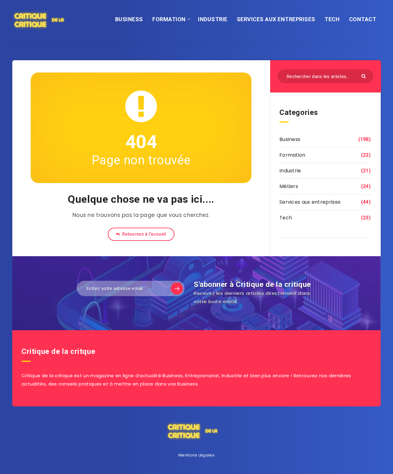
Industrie (290, 170)
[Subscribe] (177, 288)
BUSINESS (129, 19)
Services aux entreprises (309, 202)
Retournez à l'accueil (143, 234)
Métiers (288, 186)
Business (289, 139)
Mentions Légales (196, 455)
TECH (332, 19)
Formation (292, 155)
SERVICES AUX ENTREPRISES (276, 19)
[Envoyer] (364, 75)
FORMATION (169, 19)
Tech (285, 217)
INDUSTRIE (213, 19)
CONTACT (362, 19)
